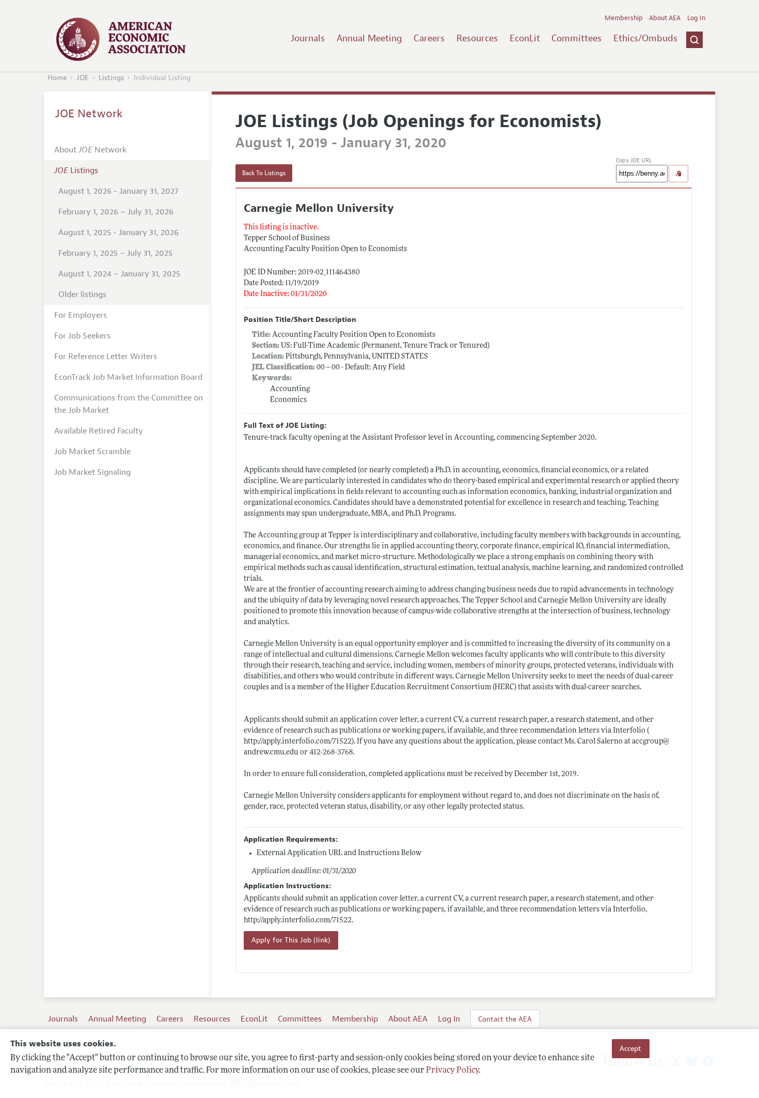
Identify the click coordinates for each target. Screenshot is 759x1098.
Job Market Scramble (92, 451)
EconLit (525, 38)
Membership (624, 18)
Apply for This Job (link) (290, 940)
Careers (429, 38)
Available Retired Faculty (98, 431)
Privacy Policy (452, 1070)
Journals (308, 38)
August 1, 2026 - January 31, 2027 (118, 191)
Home (57, 77)
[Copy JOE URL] (678, 173)
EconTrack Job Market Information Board (128, 377)
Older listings (82, 294)
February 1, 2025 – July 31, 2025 (115, 253)
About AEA (665, 18)
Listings (111, 77)
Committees (576, 38)
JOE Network (89, 113)
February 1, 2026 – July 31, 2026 (115, 212)
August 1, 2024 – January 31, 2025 (119, 274)
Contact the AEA (505, 1019)
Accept (630, 1048)
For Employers (80, 315)
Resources (477, 38)
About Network (90, 150)
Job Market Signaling (92, 472)
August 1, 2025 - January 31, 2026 (118, 232)
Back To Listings (264, 173)
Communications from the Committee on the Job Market (128, 404)
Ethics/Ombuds (645, 38)
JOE (82, 77)
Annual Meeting (369, 38)
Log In (696, 18)
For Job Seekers (82, 336)
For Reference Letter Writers (105, 356)
